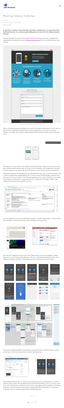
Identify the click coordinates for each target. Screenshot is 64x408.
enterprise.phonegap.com (33, 40)
